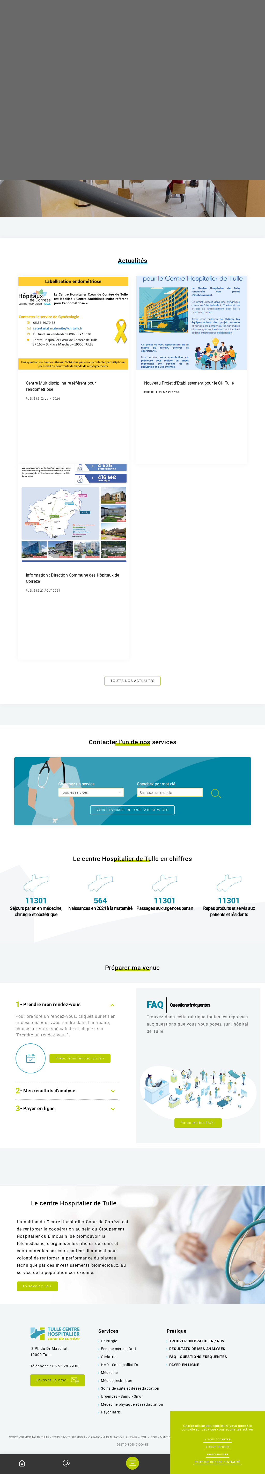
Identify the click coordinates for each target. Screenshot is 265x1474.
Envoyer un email (53, 1380)
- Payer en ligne (35, 1109)
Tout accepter (219, 1439)
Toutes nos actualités (133, 681)
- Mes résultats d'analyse (45, 1091)
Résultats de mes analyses (197, 1349)
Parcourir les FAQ (198, 1123)
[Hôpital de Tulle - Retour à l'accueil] (55, 1333)
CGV (153, 1437)
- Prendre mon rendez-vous (48, 1005)
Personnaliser (217, 1454)
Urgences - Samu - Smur (122, 1396)
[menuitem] (132, 1341)
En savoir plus (37, 1286)
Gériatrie (108, 1357)
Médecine (109, 1372)
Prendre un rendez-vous (80, 1058)
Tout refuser (218, 1447)
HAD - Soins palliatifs (119, 1365)
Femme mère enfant (118, 1349)
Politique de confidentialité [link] (217, 1462)
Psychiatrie (111, 1412)
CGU (144, 1437)
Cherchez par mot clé (156, 784)
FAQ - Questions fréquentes (198, 1357)
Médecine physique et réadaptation (132, 1404)
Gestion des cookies (132, 1444)
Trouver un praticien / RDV (197, 1341)
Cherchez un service (76, 784)
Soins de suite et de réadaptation (130, 1388)
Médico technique (116, 1381)
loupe (216, 793)
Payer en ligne (184, 1365)
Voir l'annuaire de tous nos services (132, 810)
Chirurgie (109, 1341)
